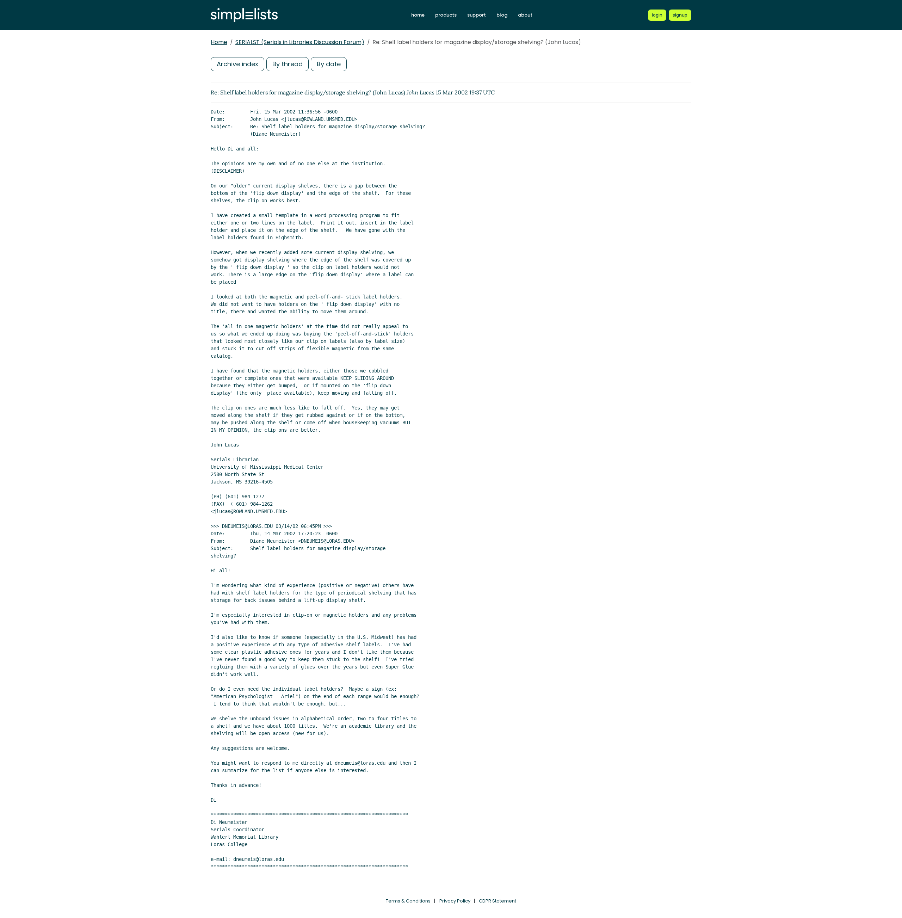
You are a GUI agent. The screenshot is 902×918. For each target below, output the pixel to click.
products (446, 15)
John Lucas (420, 92)
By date (329, 64)
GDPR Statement (497, 901)
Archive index (237, 64)
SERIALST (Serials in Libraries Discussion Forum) (299, 42)
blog (501, 15)
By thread (287, 64)
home (418, 15)
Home (219, 42)
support (476, 15)
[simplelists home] (244, 15)
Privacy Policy (454, 901)
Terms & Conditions (408, 901)
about (525, 15)
